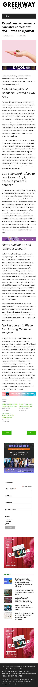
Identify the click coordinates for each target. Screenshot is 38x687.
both (7, 523)
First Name (8, 496)
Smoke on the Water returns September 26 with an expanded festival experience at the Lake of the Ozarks (24, 583)
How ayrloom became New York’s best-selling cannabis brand (24, 592)
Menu (6, 16)
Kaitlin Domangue (9, 36)
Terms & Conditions (23, 684)
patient (8, 521)
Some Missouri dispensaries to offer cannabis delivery (8, 415)
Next (30, 432)
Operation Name (10, 509)
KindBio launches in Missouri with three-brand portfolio (24, 607)
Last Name (8, 502)
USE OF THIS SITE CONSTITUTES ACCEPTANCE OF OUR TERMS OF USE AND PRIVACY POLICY (18, 680)
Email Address (10, 489)
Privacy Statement (8, 684)
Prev (7, 432)
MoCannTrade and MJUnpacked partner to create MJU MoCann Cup (23, 600)
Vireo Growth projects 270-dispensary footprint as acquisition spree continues (24, 616)
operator (9, 519)
